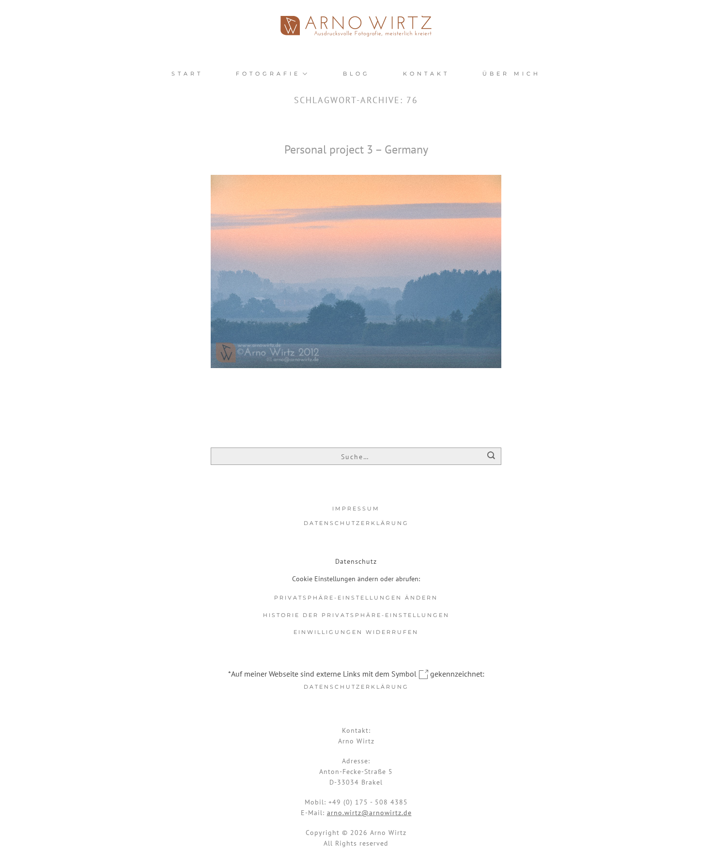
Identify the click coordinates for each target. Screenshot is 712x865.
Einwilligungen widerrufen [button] (356, 632)
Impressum (356, 508)
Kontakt (426, 73)
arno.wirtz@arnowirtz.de (369, 812)
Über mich (511, 73)
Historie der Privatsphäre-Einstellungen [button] (356, 615)
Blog (356, 73)
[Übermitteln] (491, 457)
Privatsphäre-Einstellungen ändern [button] (356, 597)
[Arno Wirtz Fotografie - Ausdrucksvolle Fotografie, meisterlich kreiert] (356, 26)
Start (187, 73)
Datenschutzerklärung (356, 523)
